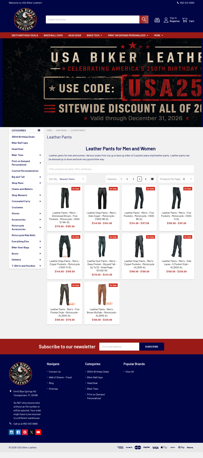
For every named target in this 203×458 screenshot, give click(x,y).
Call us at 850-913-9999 (25, 423)
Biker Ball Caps (53, 35)
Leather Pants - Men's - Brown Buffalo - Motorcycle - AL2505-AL (102, 312)
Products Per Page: (170, 178)
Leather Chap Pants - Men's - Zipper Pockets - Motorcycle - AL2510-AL (139, 264)
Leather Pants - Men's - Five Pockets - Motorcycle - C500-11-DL (176, 215)
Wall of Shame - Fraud (60, 377)
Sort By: (53, 178)
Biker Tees (93, 35)
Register (175, 20)
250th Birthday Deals (25, 35)
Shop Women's (19, 195)
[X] (31, 432)
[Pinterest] (25, 432)
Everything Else (20, 241)
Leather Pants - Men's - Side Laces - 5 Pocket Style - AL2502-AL (176, 264)
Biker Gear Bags (20, 247)
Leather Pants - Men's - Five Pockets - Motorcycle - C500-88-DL (139, 215)
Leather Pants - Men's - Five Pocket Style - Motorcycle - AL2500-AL (64, 312)
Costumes (17, 207)
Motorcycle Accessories (19, 227)
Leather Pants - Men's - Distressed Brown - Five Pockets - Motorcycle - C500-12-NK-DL (64, 217)
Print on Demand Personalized (127, 35)
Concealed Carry (21, 201)
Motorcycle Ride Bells (23, 235)
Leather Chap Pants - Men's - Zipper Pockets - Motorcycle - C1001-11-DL (64, 264)
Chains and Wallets (22, 189)
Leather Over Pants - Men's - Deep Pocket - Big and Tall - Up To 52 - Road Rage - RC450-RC (102, 265)
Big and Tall (18, 176)
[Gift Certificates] (158, 20)
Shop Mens (17, 183)
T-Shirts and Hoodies (23, 265)
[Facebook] (18, 432)
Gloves (15, 213)
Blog (51, 382)
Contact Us (55, 371)
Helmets (16, 259)
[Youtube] (38, 432)
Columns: (112, 178)
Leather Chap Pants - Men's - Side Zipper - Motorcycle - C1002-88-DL (102, 215)
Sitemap (53, 388)
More (157, 35)
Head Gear (74, 35)
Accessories (19, 219)
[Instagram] (11, 432)
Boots (15, 253)
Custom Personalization (25, 170)
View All (129, 371)
